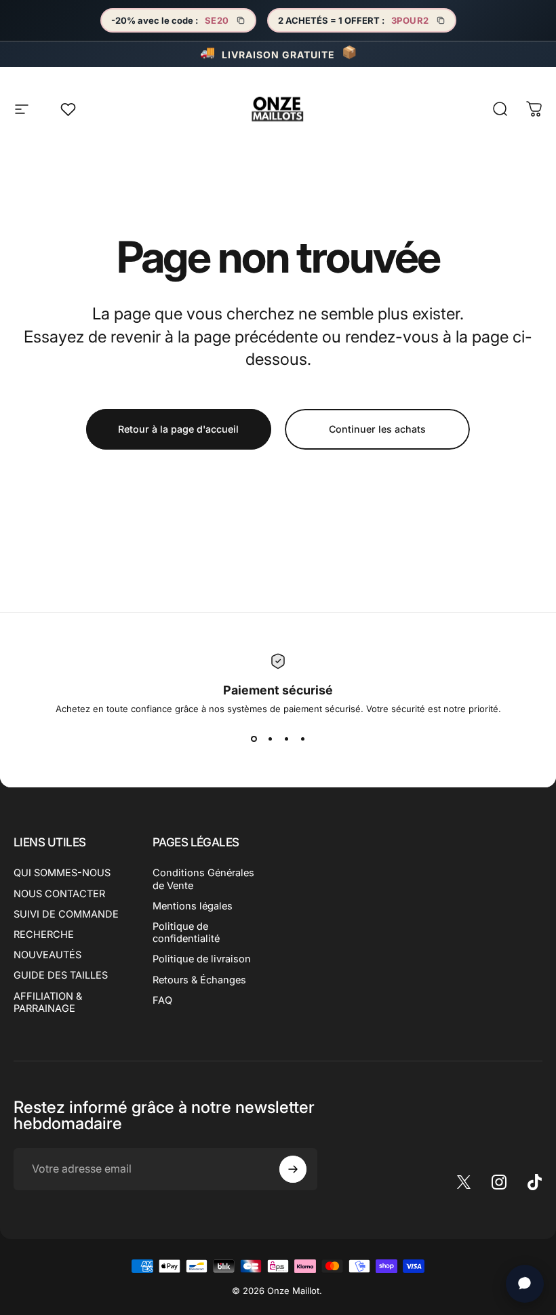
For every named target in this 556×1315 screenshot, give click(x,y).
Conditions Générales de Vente (203, 879)
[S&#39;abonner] (292, 1169)
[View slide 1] (253, 738)
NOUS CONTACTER (59, 894)
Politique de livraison (202, 959)
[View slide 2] (270, 738)
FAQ (162, 1000)
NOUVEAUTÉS (47, 955)
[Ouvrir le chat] (525, 1284)
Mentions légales (193, 906)
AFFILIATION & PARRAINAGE (48, 1002)
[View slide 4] (302, 738)
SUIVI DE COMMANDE (66, 914)
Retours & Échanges (199, 980)
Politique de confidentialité (186, 932)
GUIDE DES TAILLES (61, 975)
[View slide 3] (286, 738)
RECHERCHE (44, 934)
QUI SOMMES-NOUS (62, 873)
